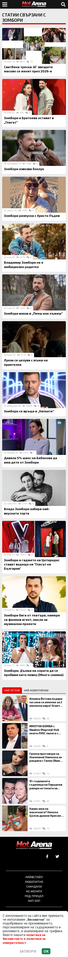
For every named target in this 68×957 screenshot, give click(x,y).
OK (46, 951)
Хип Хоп (34, 900)
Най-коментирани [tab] (36, 690)
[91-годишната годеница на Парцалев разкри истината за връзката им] (15, 791)
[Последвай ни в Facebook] (47, 856)
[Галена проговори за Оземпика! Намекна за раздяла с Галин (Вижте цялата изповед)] (15, 763)
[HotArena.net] (34, 845)
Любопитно (34, 881)
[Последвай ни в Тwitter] (57, 856)
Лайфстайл (34, 877)
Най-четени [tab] (12, 690)
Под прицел (34, 896)
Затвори (28, 951)
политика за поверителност (24, 941)
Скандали (34, 886)
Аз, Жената (34, 891)
